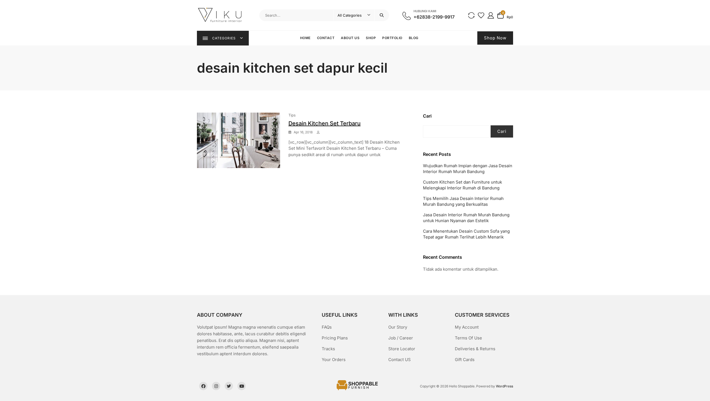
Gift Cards (465, 359)
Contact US (399, 359)
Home (305, 38)
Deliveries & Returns (475, 348)
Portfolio (392, 38)
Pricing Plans (335, 338)
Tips (292, 115)
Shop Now (495, 37)
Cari (427, 116)
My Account (467, 327)
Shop (371, 38)
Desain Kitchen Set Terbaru (324, 123)
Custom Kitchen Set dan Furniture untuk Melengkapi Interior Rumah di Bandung (462, 185)
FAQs (327, 327)
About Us (350, 38)
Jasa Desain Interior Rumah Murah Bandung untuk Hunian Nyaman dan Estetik (466, 217)
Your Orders (334, 359)
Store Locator (401, 348)
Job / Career (400, 338)
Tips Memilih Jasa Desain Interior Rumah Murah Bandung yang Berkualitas (463, 201)
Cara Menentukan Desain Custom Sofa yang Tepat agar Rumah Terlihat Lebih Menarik (466, 234)
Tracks (328, 348)
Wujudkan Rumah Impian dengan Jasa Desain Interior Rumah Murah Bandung (467, 168)
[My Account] (490, 15)
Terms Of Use (468, 338)
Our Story (397, 327)
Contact (326, 38)
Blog (414, 38)
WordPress (504, 386)
